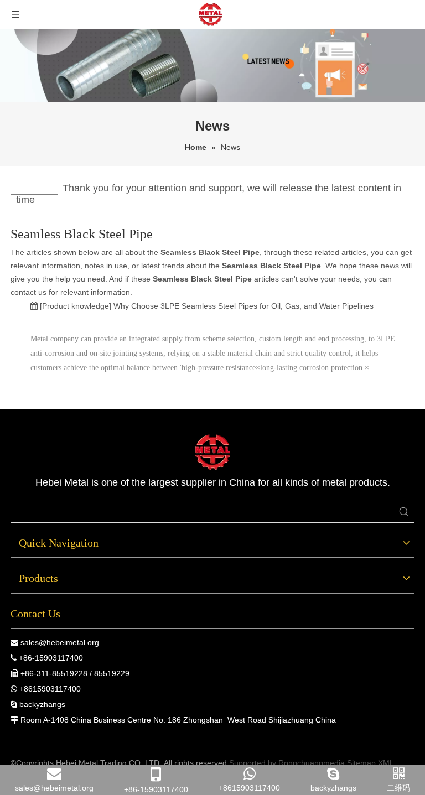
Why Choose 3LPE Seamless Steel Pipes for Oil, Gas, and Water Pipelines (243, 306)
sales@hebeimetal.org (59, 642)
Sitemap (361, 762)
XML (386, 762)
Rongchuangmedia (311, 762)
